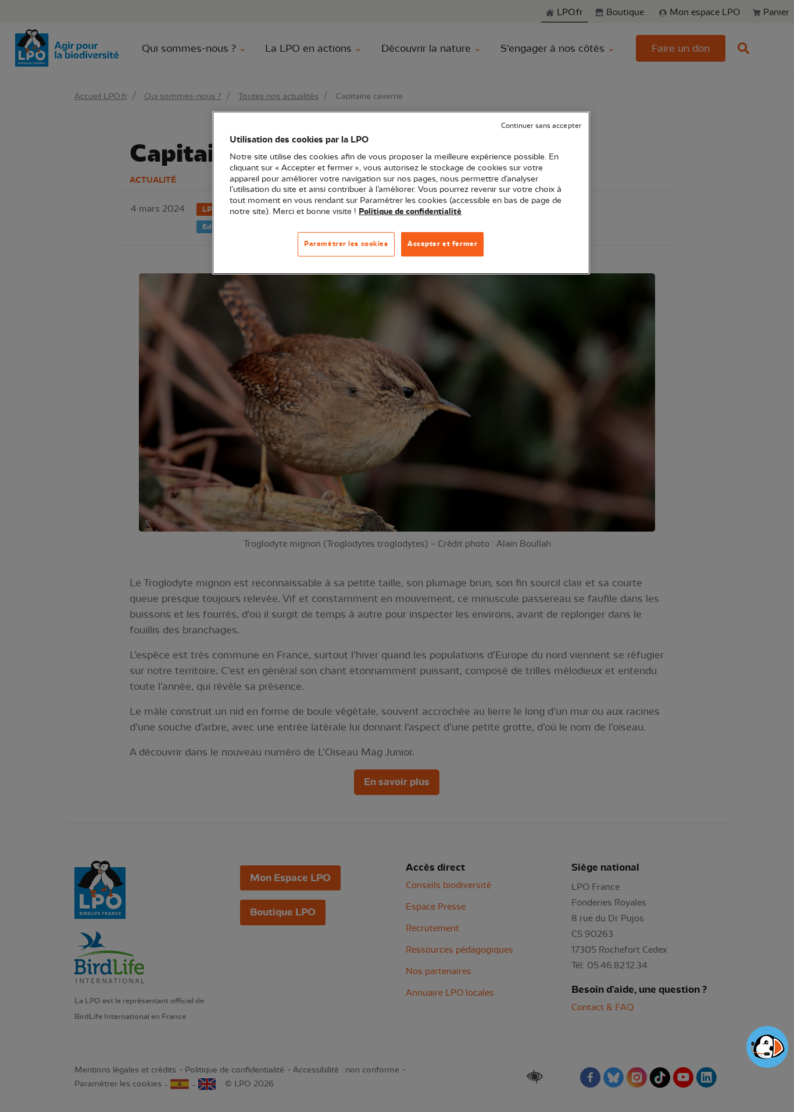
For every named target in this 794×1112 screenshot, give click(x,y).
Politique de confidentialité (410, 211)
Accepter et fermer (442, 244)
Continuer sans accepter (541, 126)
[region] (401, 193)
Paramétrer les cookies (346, 244)
